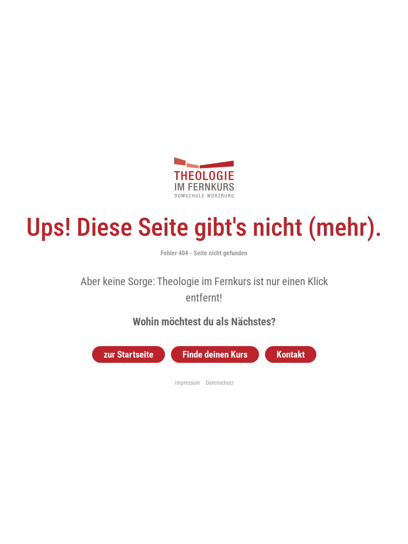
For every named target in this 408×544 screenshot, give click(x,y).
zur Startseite (128, 354)
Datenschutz (219, 383)
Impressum (187, 383)
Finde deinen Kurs (214, 354)
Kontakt (291, 354)
